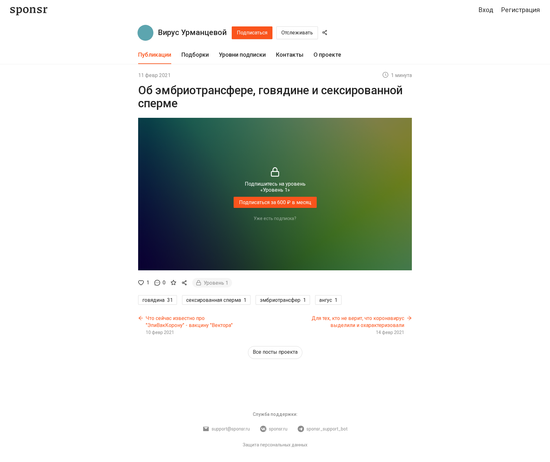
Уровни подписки (242, 54)
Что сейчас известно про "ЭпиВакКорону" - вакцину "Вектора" (189, 321)
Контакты (289, 54)
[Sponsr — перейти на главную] (28, 10)
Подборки (195, 54)
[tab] (154, 55)
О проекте (327, 54)
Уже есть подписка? (275, 218)
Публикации (154, 54)
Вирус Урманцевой (192, 32)
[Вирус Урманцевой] (145, 33)
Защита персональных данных (275, 444)
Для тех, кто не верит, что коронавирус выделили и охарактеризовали (358, 321)
